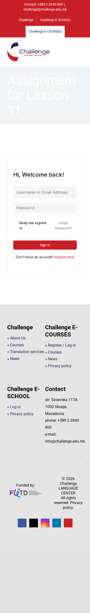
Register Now (64, 257)
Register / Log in (62, 345)
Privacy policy (60, 366)
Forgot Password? (63, 225)
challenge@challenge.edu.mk (45, 9)
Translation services (27, 351)
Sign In (45, 245)
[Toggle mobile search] (72, 45)
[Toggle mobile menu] (81, 45)
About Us (17, 338)
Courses (17, 345)
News (14, 358)
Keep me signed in (32, 225)
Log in (15, 407)
